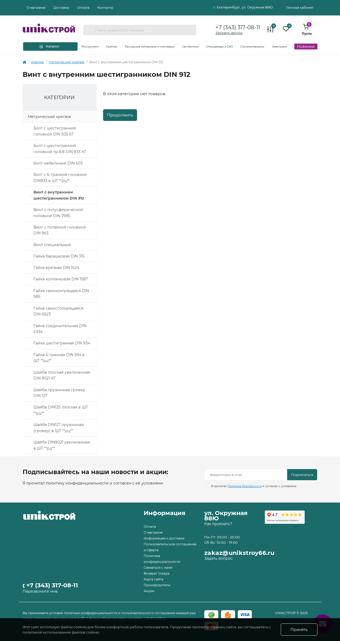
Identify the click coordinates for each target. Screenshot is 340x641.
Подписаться (302, 475)
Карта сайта (153, 579)
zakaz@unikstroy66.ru (239, 553)
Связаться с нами (158, 568)
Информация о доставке (164, 538)
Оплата (83, 8)
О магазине (36, 8)
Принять (299, 629)
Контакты (105, 8)
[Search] (89, 30)
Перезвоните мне (40, 591)
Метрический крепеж (66, 62)
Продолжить (120, 114)
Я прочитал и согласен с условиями (253, 486)
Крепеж (37, 62)
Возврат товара (156, 573)
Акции (149, 591)
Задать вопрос (218, 558)
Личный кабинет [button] (299, 8)
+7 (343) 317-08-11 (237, 27)
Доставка (61, 8)
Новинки (306, 46)
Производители (157, 585)
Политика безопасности (245, 486)
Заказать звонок (229, 33)
